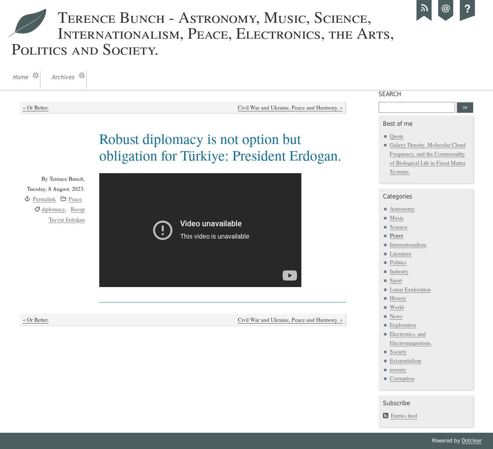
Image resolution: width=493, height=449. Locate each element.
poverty (398, 369)
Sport (396, 280)
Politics (398, 262)
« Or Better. (36, 107)
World (397, 307)
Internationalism (408, 244)
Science (398, 226)
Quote (396, 136)
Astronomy (402, 208)
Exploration (403, 324)
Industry (399, 271)
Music (397, 217)
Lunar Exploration (410, 289)
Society (398, 351)
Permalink (44, 198)
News (396, 316)
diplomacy (53, 209)
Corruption (402, 378)
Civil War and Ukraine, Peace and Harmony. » (290, 107)
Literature (400, 253)
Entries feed (404, 415)
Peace (75, 198)
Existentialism (405, 360)
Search (390, 94)
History (398, 298)
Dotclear (472, 440)
